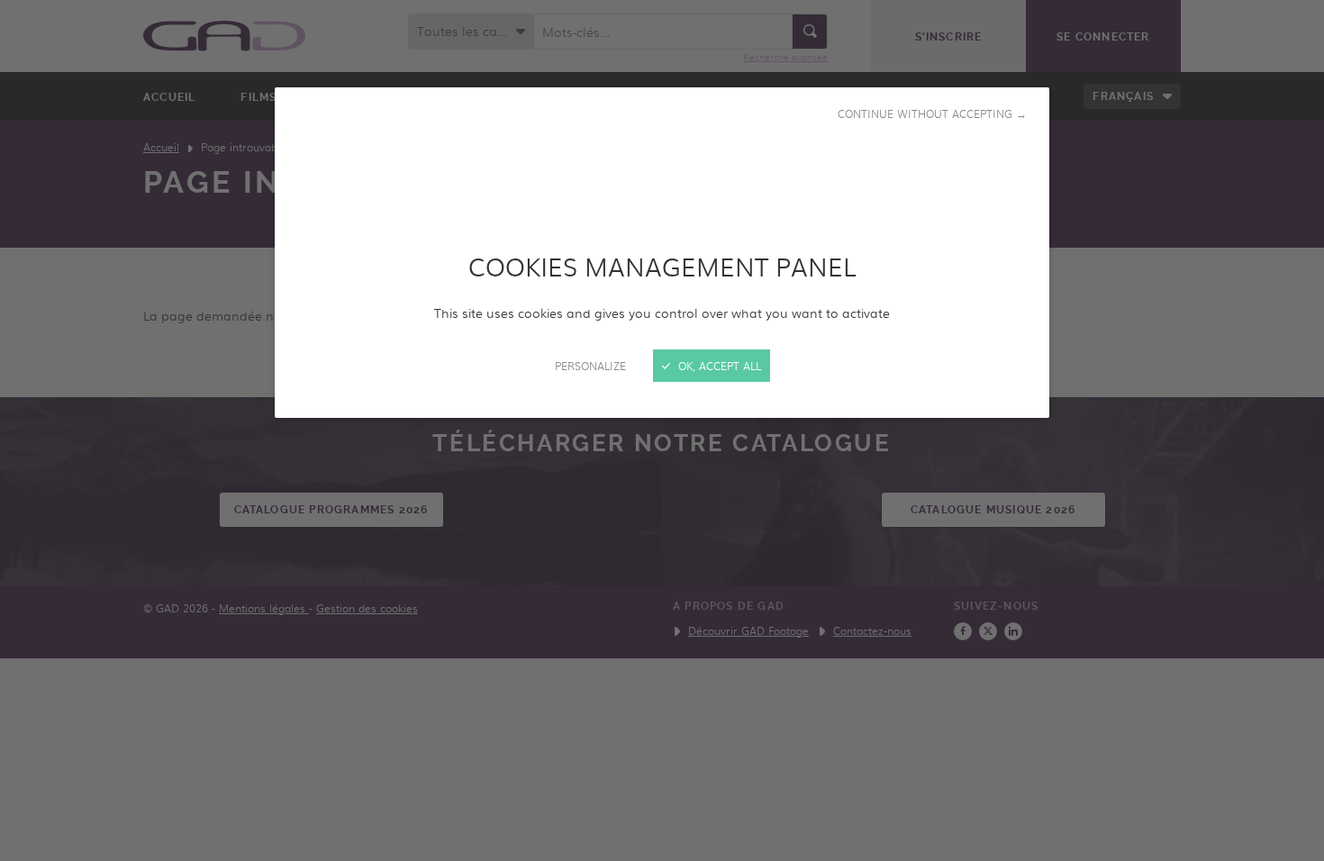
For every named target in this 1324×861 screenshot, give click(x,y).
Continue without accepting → (932, 113)
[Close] (662, 430)
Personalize (590, 366)
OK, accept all (718, 366)
